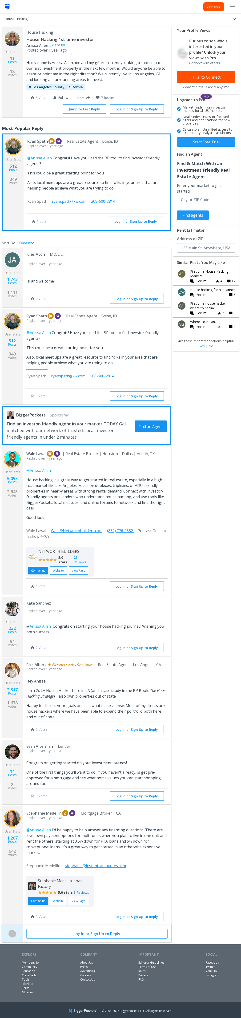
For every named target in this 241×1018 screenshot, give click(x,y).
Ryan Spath (37, 141)
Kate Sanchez (38, 603)
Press (84, 967)
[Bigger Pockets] (7, 6)
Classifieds (29, 975)
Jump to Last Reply (84, 109)
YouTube (212, 971)
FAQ (141, 980)
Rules (141, 971)
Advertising (87, 971)
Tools (25, 980)
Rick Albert (36, 664)
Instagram (212, 975)
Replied (45, 146)
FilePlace (27, 984)
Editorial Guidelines (151, 963)
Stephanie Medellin (44, 813)
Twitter (210, 967)
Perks (25, 988)
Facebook (212, 963)
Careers (85, 975)
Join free (213, 6)
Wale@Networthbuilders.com (76, 530)
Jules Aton (35, 254)
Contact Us (87, 980)
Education (28, 971)
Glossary (28, 992)
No (211, 346)
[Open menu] (232, 6)
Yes (202, 346)
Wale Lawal (36, 453)
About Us (86, 963)
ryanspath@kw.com (69, 201)
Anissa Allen (37, 45)
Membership (30, 963)
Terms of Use (147, 967)
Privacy (143, 975)
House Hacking (39, 32)
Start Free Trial (206, 142)
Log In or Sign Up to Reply (137, 109)
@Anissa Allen (39, 158)
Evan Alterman (39, 746)
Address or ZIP (190, 238)
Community (29, 967)
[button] (82, 98)
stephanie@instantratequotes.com (95, 865)
